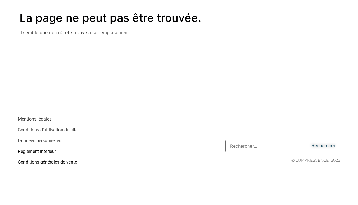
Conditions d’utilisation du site (47, 130)
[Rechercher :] (265, 146)
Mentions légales (34, 119)
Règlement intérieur (37, 151)
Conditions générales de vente (47, 162)
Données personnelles (39, 140)
